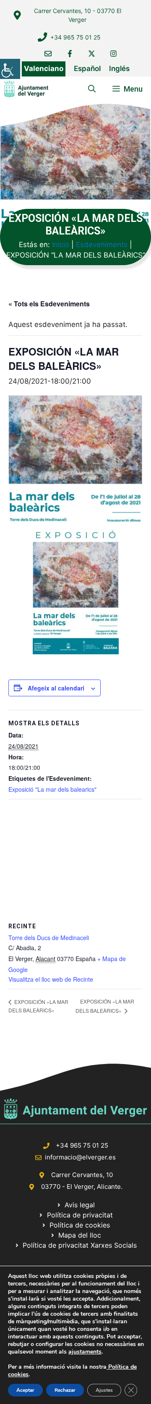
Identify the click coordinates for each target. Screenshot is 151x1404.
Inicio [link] (60, 244)
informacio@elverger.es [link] (80, 1157)
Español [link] (87, 68)
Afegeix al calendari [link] (56, 688)
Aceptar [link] (25, 1390)
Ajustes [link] (104, 1390)
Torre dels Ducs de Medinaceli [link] (48, 937)
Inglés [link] (119, 68)
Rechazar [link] (65, 1390)
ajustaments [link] (85, 1352)
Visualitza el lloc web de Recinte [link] (50, 979)
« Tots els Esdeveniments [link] (49, 303)
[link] (10, 69)
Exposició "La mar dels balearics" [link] (52, 789)
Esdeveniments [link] (102, 244)
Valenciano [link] (43, 68)
